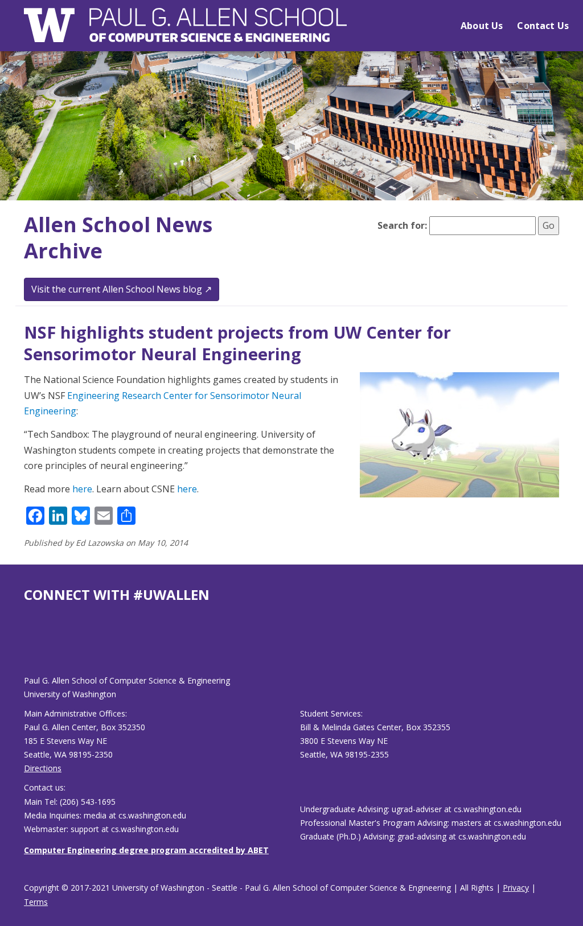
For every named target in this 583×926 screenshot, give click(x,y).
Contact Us (543, 25)
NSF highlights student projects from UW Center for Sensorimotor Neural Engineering (237, 343)
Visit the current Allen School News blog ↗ (121, 289)
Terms (36, 901)
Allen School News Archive (118, 238)
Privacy (516, 887)
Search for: (402, 225)
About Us (482, 25)
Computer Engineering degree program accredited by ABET (146, 850)
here (82, 489)
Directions (42, 768)
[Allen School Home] (185, 32)
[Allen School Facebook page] (27, 648)
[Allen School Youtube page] (32, 648)
